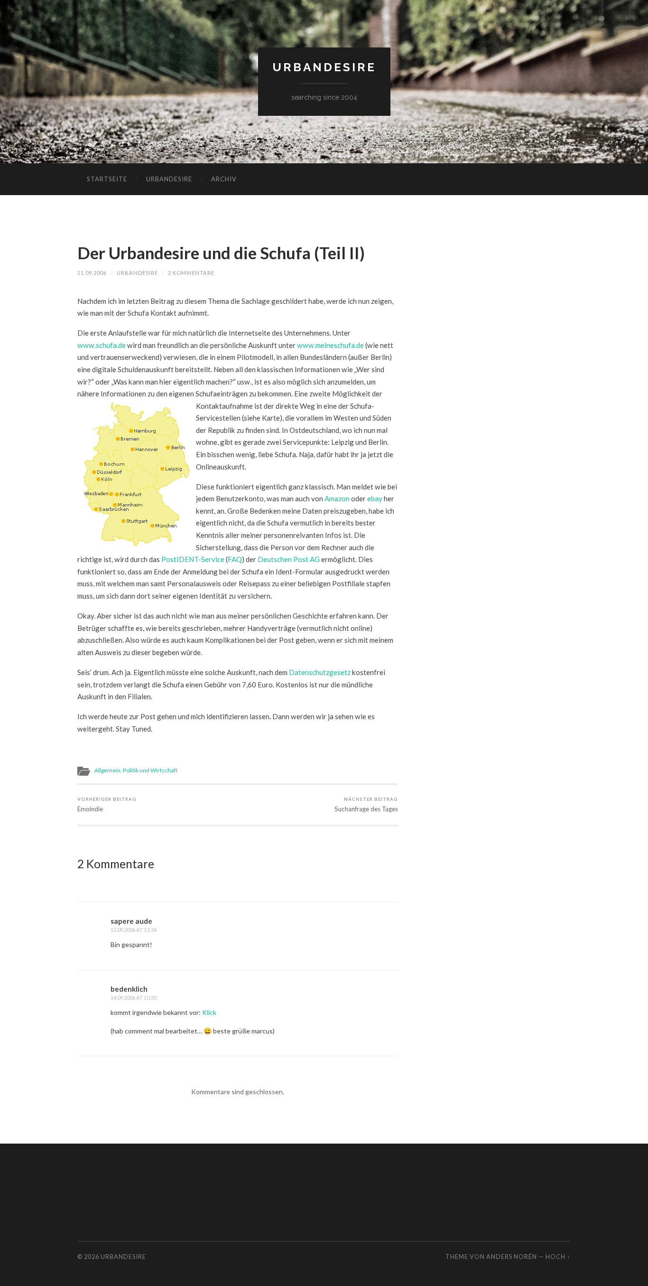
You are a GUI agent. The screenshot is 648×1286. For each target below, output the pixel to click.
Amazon (337, 498)
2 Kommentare (191, 273)
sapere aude (131, 921)
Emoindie (107, 804)
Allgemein (107, 770)
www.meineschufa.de (330, 345)
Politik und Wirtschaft (150, 770)
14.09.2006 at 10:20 (134, 998)
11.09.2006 (92, 273)
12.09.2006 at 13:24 (134, 930)
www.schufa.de (101, 345)
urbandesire (324, 67)
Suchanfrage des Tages (366, 804)
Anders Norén (511, 1256)
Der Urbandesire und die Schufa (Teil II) (221, 253)
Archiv (224, 179)
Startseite (107, 179)
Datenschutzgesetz (320, 672)
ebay (374, 498)
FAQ (235, 559)
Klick (209, 1012)
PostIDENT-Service (192, 559)
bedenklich (129, 989)
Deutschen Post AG (289, 559)
